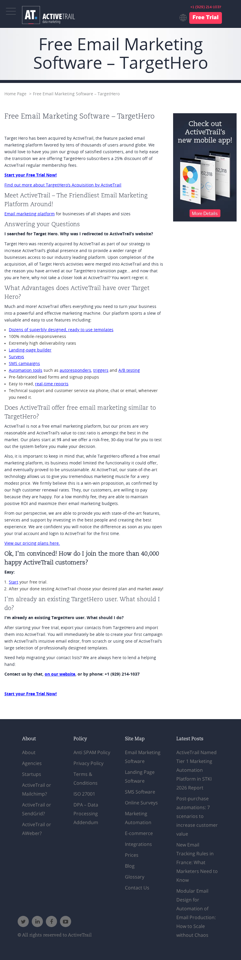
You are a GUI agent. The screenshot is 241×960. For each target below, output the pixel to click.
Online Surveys (141, 802)
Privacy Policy (88, 763)
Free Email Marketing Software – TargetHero (76, 93)
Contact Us (137, 887)
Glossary (134, 877)
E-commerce (139, 833)
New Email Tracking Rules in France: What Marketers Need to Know (197, 862)
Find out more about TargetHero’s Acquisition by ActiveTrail (62, 185)
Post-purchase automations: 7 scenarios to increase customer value (197, 816)
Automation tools (25, 370)
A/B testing (129, 370)
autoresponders (75, 370)
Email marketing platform (29, 213)
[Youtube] (65, 921)
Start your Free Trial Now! (30, 175)
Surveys (16, 356)
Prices (131, 855)
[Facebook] (51, 921)
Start (13, 582)
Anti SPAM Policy (91, 752)
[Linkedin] (37, 921)
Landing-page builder (30, 350)
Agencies (32, 763)
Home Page (15, 93)
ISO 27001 (84, 794)
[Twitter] (23, 921)
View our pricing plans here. (32, 543)
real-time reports (51, 383)
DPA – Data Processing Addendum (85, 813)
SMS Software (140, 792)
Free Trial (206, 17)
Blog (130, 866)
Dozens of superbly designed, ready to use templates (61, 329)
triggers (100, 370)
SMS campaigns (24, 363)
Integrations (138, 844)
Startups (31, 774)
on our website (60, 674)
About (29, 752)
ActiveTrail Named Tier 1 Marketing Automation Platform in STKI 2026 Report (196, 770)
